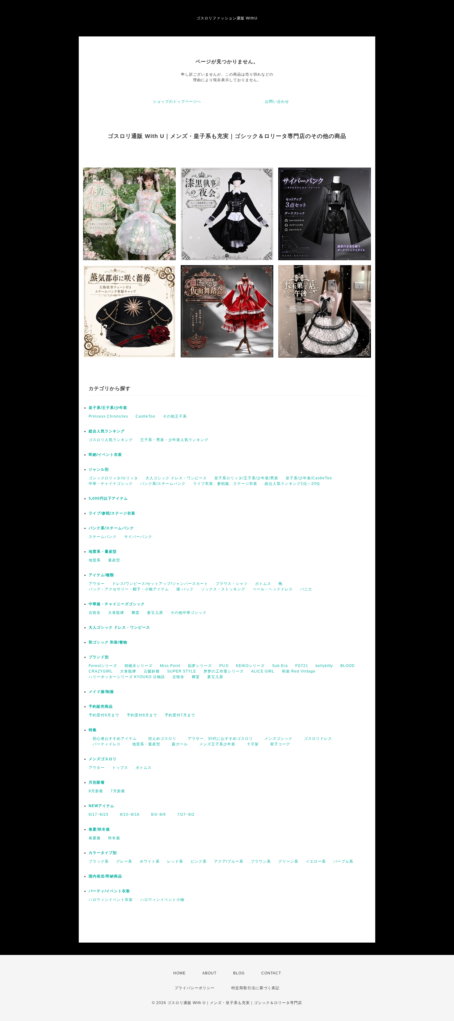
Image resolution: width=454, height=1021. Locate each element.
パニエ (306, 589)
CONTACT (271, 973)
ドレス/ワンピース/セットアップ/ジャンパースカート (160, 583)
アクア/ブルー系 (228, 861)
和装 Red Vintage (299, 671)
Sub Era (280, 666)
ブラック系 (99, 861)
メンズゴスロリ (103, 759)
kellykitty (324, 666)
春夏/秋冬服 (99, 829)
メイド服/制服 (101, 692)
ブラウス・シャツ (232, 583)
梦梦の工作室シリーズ (224, 671)
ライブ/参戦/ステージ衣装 (112, 513)
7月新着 (118, 791)
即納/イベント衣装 (105, 454)
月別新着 (97, 782)
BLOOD (347, 666)
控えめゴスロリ (160, 738)
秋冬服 (114, 838)
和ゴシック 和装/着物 (108, 642)
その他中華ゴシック (188, 613)
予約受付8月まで (142, 715)
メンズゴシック (276, 738)
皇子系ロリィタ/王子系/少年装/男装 (246, 478)
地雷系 (95, 560)
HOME (179, 973)
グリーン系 (288, 861)
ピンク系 (199, 861)
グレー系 (124, 861)
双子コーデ (278, 744)
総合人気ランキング (107, 431)
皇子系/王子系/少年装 (108, 408)
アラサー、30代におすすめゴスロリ (218, 738)
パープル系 (343, 861)
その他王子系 (175, 416)
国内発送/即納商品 (105, 876)
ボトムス (263, 583)
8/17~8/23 (98, 814)
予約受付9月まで (104, 715)
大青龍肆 (116, 613)
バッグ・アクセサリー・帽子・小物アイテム (129, 589)
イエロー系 (316, 861)
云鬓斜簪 (152, 671)
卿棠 (136, 613)
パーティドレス (105, 744)
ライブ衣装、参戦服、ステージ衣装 (225, 483)
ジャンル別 (99, 469)
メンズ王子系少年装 (215, 744)
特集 (93, 730)
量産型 (114, 560)
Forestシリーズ (103, 666)
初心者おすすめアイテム (113, 738)
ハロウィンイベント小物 (162, 900)
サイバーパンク (138, 537)
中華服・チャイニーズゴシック (117, 604)
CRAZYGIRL (101, 671)
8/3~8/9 (156, 814)
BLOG (239, 973)
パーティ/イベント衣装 (109, 891)
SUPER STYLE (181, 671)
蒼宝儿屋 (155, 613)
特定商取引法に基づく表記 (255, 988)
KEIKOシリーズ (250, 666)
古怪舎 (95, 613)
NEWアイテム (101, 806)
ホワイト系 (150, 861)
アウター (97, 583)
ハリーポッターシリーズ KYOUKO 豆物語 (127, 677)
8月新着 (96, 791)
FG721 (301, 666)
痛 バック (185, 589)
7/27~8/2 (184, 814)
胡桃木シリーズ (138, 666)
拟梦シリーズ (200, 666)
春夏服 (95, 838)
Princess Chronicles (108, 416)
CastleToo (145, 416)
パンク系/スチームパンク (163, 483)
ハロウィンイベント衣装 (111, 900)
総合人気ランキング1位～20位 (292, 483)
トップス (120, 767)
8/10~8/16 (128, 814)
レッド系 (175, 861)
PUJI (224, 666)
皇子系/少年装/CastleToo (309, 478)
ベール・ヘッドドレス (273, 589)
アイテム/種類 (101, 575)
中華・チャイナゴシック (111, 483)
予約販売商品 (101, 706)
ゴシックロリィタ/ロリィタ (113, 478)
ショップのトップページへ (177, 101)
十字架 (251, 744)
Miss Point (170, 666)
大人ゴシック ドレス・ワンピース (176, 478)
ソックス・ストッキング (223, 589)
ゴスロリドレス (318, 738)
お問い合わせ (277, 101)
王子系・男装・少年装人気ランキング (174, 440)
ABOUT (209, 973)
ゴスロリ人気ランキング (111, 440)
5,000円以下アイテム (108, 498)
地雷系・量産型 (103, 551)
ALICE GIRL (263, 671)
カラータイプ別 (103, 853)
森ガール (178, 744)
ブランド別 (99, 657)
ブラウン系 (261, 861)
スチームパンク (103, 537)
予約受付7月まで (180, 715)
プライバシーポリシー (194, 988)
